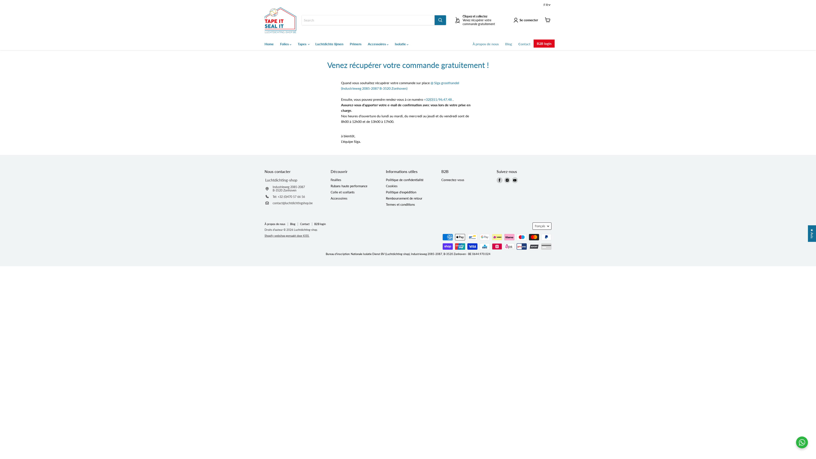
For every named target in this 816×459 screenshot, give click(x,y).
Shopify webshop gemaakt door (287, 235)
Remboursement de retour (404, 198)
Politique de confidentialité (405, 180)
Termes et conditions (400, 204)
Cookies (392, 186)
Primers (355, 44)
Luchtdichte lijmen (329, 44)
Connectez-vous (452, 180)
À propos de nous (486, 44)
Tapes (302, 44)
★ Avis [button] (812, 233)
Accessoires (377, 44)
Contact (524, 44)
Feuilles (336, 180)
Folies (285, 44)
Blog (508, 44)
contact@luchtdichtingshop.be (293, 203)
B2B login (544, 43)
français (540, 226)
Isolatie (401, 44)
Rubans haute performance (349, 186)
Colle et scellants (343, 192)
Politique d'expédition (401, 192)
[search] (368, 20)
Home (269, 44)
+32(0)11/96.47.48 (438, 99)
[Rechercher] (440, 20)
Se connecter (529, 20)
